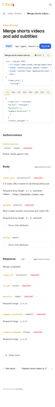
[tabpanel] (27, 109)
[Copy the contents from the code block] (48, 55)
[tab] (7, 92)
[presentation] (26, 46)
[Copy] (36, 46)
